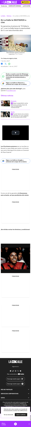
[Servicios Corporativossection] (28, 393)
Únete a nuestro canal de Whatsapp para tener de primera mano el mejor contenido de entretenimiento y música (17, 76)
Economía (13, 101)
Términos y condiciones (13, 403)
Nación (13, 112)
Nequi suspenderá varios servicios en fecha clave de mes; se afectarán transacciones (19, 105)
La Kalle (3, 16)
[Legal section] (28, 397)
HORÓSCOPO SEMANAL (15, 6)
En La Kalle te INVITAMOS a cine (21, 16)
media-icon (15, 424)
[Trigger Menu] (2, 2)
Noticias (9, 16)
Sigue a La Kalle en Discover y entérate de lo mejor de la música (16, 83)
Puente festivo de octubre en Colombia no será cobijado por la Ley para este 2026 (20, 115)
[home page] (15, 362)
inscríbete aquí (11, 90)
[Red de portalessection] (28, 389)
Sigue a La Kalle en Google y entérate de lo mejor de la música (16, 160)
